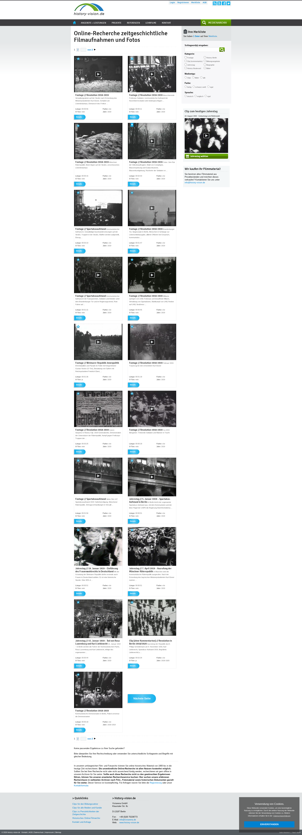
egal (211, 87)
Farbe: (188, 83)
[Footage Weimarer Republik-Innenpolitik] (98, 359)
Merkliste (195, 2)
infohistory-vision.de (195, 182)
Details (79, 117)
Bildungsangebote (213, 61)
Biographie (210, 65)
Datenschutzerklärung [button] (281, 816)
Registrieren (183, 2)
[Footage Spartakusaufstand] (98, 225)
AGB (205, 2)
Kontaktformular (81, 785)
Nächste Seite (142, 698)
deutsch (190, 96)
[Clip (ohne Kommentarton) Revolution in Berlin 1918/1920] (152, 635)
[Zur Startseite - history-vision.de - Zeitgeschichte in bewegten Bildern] (87, 15)
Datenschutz (39, 832)
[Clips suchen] (222, 49)
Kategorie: (190, 54)
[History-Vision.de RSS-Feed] (215, 3)
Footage (190, 58)
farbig (189, 87)
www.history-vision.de (129, 822)
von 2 (90, 50)
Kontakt (24, 832)
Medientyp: (190, 74)
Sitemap (58, 832)
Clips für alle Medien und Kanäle (87, 808)
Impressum (49, 832)
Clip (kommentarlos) (195, 61)
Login (172, 2)
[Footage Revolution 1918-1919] (98, 92)
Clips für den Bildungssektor (85, 804)
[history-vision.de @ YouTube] (219, 3)
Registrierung (156, 783)
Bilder (208, 68)
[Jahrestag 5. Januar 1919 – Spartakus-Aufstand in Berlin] (152, 496)
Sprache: (189, 92)
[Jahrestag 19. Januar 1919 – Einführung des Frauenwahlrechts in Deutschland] (98, 565)
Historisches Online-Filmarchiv (86, 818)
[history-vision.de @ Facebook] (224, 3)
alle (204, 78)
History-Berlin (211, 58)
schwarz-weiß (200, 87)
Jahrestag (191, 65)
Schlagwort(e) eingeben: (196, 45)
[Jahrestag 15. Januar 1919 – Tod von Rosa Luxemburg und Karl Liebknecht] (98, 637)
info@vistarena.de (127, 819)
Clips (189, 78)
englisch (200, 96)
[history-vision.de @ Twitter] (228, 3)
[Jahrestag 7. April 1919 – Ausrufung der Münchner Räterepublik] (152, 565)
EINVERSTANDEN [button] (269, 824)
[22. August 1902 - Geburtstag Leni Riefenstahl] (206, 152)
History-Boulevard (194, 68)
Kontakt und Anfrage (81, 822)
